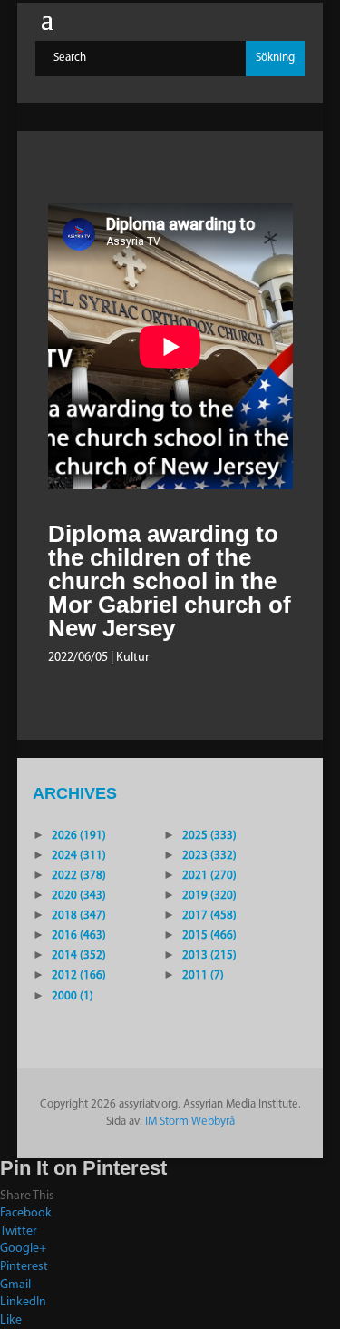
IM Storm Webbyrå (190, 1121)
